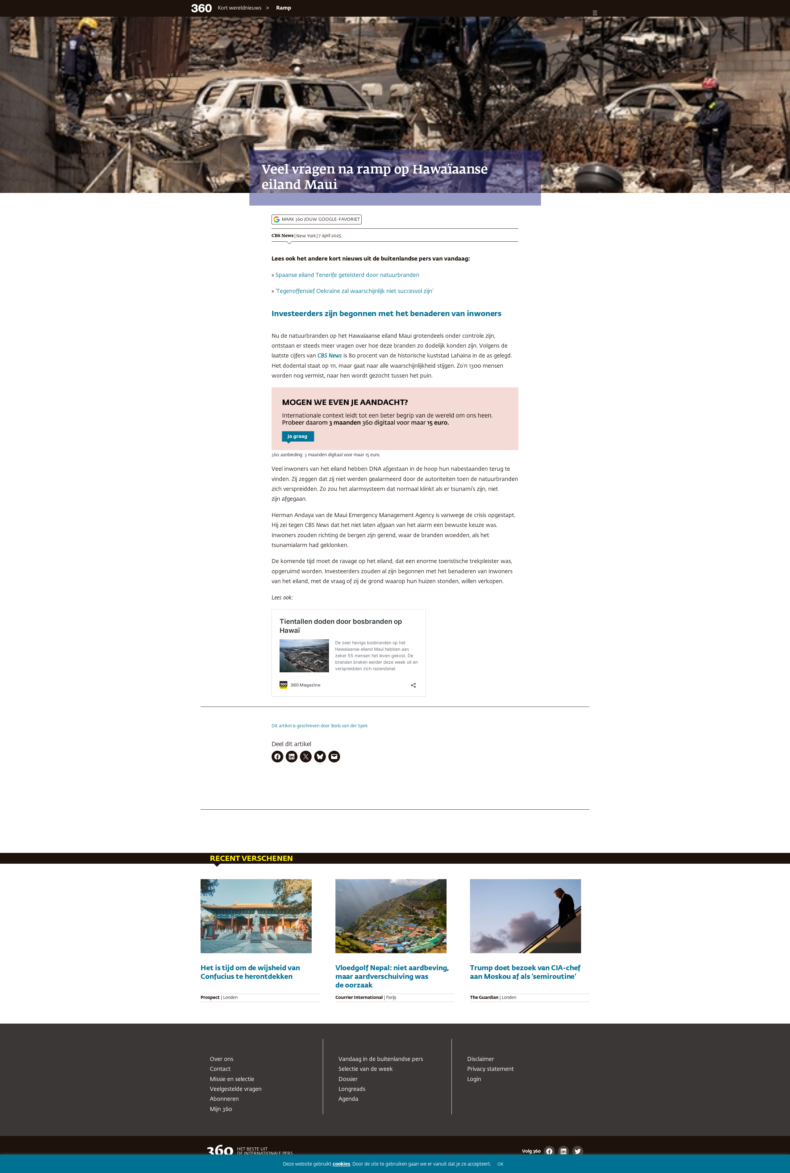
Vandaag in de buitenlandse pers (381, 1059)
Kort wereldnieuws (239, 8)
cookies (341, 1164)
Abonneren (224, 1099)
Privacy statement (490, 1069)
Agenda (348, 1099)
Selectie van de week (366, 1069)
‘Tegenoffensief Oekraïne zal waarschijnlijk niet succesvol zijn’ (354, 291)
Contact (220, 1069)
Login (474, 1079)
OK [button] (500, 1165)
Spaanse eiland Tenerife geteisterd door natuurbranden (347, 275)
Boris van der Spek (349, 726)
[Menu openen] (595, 13)
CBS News (282, 236)
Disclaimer (480, 1059)
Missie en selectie (232, 1079)
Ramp (283, 8)
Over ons (221, 1059)
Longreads (352, 1089)
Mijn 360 (221, 1109)
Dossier (348, 1079)
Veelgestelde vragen (236, 1089)
